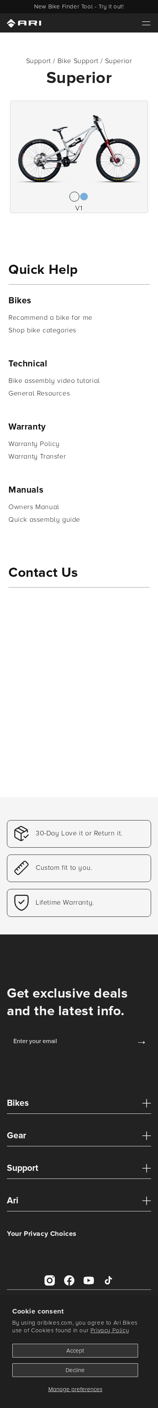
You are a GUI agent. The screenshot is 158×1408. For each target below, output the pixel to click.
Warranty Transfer (37, 456)
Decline (75, 1370)
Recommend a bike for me (50, 317)
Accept (75, 1350)
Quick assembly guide (44, 519)
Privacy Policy (110, 1330)
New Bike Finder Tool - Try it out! (78, 6)
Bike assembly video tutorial (54, 380)
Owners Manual (33, 507)
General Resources (39, 393)
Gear (16, 1135)
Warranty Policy (34, 443)
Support (22, 1168)
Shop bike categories (42, 330)
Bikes (18, 1103)
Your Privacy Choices (42, 1233)
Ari (12, 1200)
